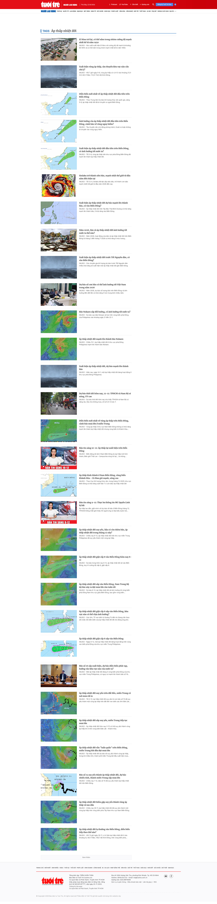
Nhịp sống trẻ (115, 868)
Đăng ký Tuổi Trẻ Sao (164, 4)
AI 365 (149, 11)
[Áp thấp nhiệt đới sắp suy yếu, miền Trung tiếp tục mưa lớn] (59, 730)
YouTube (124, 4)
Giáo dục (107, 11)
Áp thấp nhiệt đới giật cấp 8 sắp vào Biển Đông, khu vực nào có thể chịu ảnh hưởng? (103, 613)
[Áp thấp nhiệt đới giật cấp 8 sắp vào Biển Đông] (59, 648)
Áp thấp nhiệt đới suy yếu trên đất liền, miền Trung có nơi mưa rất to (105, 694)
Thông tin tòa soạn (75, 886)
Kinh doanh (89, 868)
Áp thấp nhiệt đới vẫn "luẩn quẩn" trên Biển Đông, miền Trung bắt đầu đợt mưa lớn (103, 749)
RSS (155, 882)
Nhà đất (150, 868)
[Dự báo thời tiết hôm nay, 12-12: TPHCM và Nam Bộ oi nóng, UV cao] (59, 403)
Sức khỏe (100, 11)
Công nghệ (97, 868)
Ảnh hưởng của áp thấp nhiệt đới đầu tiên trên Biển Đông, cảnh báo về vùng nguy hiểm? (103, 122)
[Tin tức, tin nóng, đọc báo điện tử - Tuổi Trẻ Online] (52, 4)
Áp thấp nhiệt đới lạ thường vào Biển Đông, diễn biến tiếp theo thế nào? (104, 830)
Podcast (114, 4)
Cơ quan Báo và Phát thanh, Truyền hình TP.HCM (86, 888)
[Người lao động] (70, 4)
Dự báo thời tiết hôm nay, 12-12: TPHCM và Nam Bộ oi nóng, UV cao (105, 395)
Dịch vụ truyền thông (118, 882)
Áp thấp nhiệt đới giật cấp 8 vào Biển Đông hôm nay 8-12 (105, 558)
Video (61, 868)
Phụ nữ (154, 11)
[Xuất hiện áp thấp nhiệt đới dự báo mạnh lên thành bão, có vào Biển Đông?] (59, 213)
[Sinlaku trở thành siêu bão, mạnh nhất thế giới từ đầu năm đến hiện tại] (59, 185)
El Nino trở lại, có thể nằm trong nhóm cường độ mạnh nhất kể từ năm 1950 (105, 41)
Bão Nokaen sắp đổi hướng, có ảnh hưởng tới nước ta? (104, 312)
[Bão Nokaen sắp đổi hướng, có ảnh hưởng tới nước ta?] (59, 321)
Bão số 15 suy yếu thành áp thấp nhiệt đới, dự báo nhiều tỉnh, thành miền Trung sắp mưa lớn (102, 776)
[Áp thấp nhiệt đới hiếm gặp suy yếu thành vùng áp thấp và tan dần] (59, 812)
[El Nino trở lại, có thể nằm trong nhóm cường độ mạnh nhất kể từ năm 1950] (59, 49)
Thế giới (73, 868)
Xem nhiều (55, 868)
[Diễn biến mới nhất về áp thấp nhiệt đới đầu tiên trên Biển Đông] (59, 104)
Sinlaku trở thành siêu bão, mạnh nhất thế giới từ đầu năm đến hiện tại (104, 177)
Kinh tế (93, 11)
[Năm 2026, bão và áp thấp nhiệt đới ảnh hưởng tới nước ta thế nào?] (59, 240)
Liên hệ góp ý (147, 882)
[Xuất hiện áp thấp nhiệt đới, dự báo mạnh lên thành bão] (59, 376)
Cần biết (135, 4)
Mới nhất (48, 868)
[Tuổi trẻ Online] (52, 881)
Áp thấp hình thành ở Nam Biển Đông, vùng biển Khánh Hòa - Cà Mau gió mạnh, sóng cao (102, 476)
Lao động (73, 11)
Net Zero (87, 11)
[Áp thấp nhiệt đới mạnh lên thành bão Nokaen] (59, 349)
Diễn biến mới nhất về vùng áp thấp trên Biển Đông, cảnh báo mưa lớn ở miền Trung (104, 422)
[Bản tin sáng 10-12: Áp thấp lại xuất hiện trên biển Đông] (59, 458)
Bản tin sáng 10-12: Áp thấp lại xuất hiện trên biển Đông (103, 449)
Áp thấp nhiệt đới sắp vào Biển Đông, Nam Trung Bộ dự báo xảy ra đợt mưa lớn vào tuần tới (104, 585)
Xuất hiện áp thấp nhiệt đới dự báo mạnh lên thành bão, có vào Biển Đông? (103, 204)
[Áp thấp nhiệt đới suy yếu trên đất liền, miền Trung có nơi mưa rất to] (59, 703)
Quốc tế (66, 11)
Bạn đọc (80, 11)
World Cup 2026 (163, 11)
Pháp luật (114, 11)
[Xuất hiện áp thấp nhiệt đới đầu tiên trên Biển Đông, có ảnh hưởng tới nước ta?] (59, 158)
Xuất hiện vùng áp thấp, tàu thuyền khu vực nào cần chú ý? (104, 68)
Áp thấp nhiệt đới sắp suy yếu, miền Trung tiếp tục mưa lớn (103, 722)
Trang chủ (40, 868)
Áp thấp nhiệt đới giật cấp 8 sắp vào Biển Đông (101, 638)
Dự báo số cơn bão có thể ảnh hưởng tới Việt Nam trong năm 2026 (102, 286)
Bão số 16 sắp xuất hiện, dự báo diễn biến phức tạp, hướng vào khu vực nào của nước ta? (103, 667)
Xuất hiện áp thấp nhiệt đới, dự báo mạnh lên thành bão (103, 367)
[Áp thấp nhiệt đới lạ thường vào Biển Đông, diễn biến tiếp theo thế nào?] (59, 839)
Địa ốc (172, 11)
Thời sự (59, 11)
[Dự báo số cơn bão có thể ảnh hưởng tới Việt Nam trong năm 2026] (59, 294)
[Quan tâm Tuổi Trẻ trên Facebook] (171, 876)
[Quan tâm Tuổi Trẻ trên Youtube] (166, 876)
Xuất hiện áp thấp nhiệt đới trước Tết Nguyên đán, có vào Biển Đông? (104, 259)
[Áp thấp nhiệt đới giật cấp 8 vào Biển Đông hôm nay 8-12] (59, 567)
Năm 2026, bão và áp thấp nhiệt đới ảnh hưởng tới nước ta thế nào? (103, 231)
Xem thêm (86, 857)
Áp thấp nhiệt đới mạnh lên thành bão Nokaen (101, 339)
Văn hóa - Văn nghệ (126, 11)
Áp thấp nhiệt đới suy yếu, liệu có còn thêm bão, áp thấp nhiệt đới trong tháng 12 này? (103, 531)
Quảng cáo (145, 4)
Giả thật (164, 868)
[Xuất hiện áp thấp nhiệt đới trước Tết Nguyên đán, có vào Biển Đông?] (59, 267)
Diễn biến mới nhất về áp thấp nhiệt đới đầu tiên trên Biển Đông (104, 95)
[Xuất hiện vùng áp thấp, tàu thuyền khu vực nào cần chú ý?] (59, 76)
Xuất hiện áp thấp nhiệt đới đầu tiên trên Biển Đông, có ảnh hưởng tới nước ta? (104, 150)
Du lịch (106, 868)
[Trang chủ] (48, 11)
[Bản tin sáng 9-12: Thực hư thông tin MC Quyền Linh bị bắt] (59, 512)
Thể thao (142, 11)
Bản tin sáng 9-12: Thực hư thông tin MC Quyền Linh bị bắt (104, 504)
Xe (103, 868)
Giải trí (136, 11)
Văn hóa (124, 868)
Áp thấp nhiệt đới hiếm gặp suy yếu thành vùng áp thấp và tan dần (103, 803)
